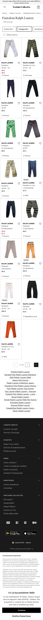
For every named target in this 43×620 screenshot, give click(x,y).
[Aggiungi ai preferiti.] (19, 63)
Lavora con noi (10, 510)
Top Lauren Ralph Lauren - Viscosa (20, 391)
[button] (38, 7)
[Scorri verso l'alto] (36, 365)
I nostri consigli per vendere (15, 466)
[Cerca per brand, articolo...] (4, 7)
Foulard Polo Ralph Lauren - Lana (20, 394)
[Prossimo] (27, 365)
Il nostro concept (10, 429)
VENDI (6, 458)
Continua (21, 610)
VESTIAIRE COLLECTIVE (13, 495)
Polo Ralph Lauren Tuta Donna (20, 388)
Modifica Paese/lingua (21, 616)
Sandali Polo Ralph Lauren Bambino (20, 374)
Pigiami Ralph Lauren (20, 372)
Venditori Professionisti (13, 473)
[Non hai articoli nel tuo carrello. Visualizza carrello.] (38, 7)
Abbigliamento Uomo (32, 13)
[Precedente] (15, 365)
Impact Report (9, 506)
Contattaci (8, 488)
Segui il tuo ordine (11, 444)
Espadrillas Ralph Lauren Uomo (20, 408)
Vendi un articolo (11, 469)
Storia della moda (11, 513)
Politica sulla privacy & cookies (20, 549)
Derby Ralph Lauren (21, 411)
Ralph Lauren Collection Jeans (20, 383)
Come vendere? (10, 462)
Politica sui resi (10, 451)
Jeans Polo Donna (20, 380)
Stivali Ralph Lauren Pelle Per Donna (20, 399)
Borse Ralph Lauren (20, 397)
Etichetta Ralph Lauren (20, 402)
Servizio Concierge (11, 432)
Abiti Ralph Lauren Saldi (20, 377)
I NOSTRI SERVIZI (11, 425)
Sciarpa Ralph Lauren (20, 405)
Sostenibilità (9, 503)
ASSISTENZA (9, 480)
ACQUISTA (8, 440)
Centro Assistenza (11, 484)
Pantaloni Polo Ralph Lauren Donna (20, 386)
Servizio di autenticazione (14, 447)
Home (4, 13)
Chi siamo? (8, 499)
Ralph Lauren (15, 13)
